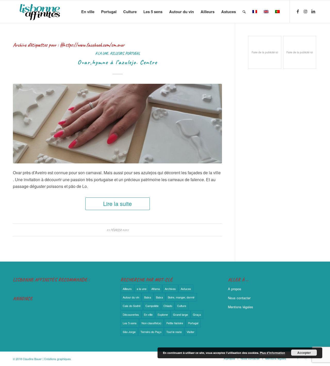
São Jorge (129, 332)
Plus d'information (272, 353)
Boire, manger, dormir (181, 297)
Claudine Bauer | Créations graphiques (47, 359)
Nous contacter (239, 297)
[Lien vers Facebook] (298, 11)
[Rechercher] (244, 11)
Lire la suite (117, 203)
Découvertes (131, 314)
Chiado (167, 306)
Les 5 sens (130, 323)
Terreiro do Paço (151, 332)
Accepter (304, 352)
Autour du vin (131, 297)
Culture (181, 306)
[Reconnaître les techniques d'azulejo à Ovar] (117, 123)
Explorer (163, 314)
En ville (148, 314)
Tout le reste (174, 332)
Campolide (152, 306)
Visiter (190, 332)
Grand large (180, 314)
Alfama (155, 289)
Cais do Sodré (132, 306)
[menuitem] (88, 11)
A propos (234, 288)
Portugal (132, 53)
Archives (170, 289)
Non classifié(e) (151, 323)
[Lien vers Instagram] (305, 11)
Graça (197, 314)
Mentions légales (240, 306)
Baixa (147, 297)
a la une (101, 53)
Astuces (186, 289)
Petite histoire (174, 323)
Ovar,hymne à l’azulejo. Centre (117, 62)
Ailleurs (117, 53)
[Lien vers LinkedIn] (313, 11)
